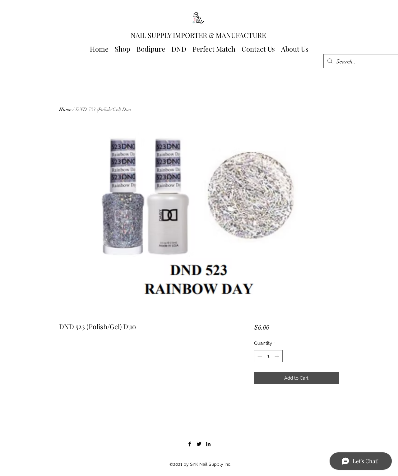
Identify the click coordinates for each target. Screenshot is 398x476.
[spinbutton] (268, 356)
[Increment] (277, 356)
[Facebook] (190, 444)
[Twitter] (199, 444)
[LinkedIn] (208, 444)
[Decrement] (259, 356)
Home (65, 109)
